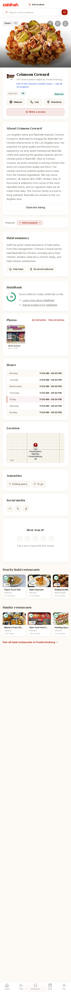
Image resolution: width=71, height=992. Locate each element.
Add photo (40, 320)
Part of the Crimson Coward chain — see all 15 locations (39, 85)
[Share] (50, 24)
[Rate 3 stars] (35, 538)
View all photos (56, 320)
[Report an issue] (58, 24)
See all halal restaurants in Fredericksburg (29, 642)
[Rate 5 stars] (51, 538)
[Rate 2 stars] (27, 538)
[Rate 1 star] (19, 538)
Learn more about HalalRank (38, 300)
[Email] (10, 508)
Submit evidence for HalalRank (39, 305)
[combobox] (34, 12)
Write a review (37, 111)
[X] (18, 508)
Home (8, 23)
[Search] (65, 12)
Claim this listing (35, 207)
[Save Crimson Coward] (65, 24)
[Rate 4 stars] (43, 538)
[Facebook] (25, 508)
